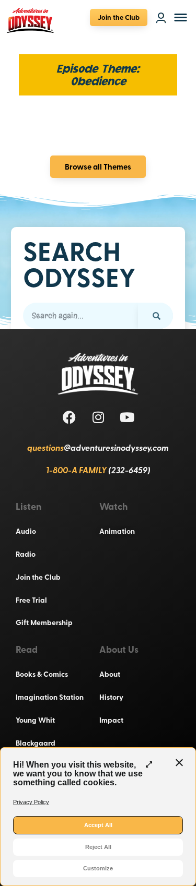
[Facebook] (69, 417)
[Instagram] (98, 417)
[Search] (155, 316)
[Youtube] (127, 417)
